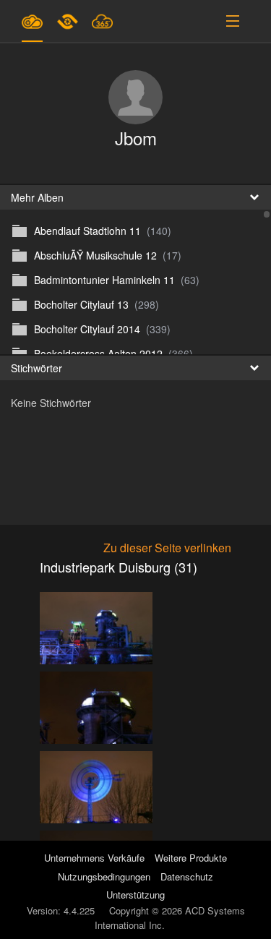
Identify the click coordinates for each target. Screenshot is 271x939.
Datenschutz (186, 876)
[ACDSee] (68, 21)
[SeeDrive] (32, 21)
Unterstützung (135, 894)
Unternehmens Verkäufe (95, 858)
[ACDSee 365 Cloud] (102, 21)
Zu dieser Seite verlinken (167, 547)
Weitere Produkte (191, 858)
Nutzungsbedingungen (104, 876)
